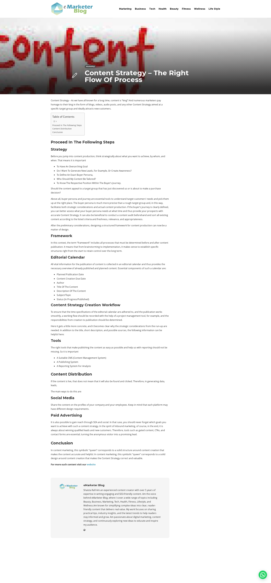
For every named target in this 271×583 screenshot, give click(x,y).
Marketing (125, 8)
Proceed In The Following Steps (67, 125)
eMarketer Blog (214, 572)
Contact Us (213, 577)
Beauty (174, 8)
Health (163, 8)
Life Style (214, 8)
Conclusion (57, 132)
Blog (185, 577)
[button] (263, 575)
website (91, 464)
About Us (174, 577)
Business (140, 8)
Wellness (199, 8)
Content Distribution (62, 128)
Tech (152, 8)
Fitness (186, 8)
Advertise (197, 577)
